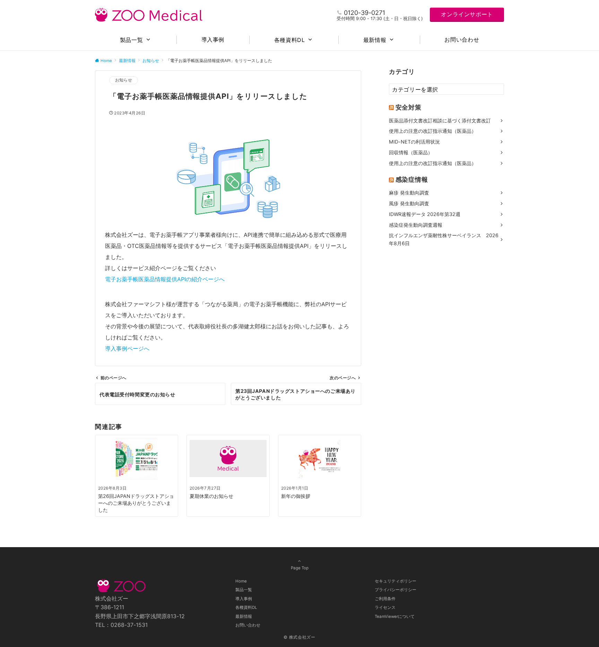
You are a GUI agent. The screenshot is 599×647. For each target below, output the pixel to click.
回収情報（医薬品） (411, 152)
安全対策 (409, 107)
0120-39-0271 (364, 12)
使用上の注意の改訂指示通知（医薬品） (432, 131)
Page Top (300, 568)
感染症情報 (412, 179)
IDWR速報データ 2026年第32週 (424, 214)
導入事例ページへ (127, 348)
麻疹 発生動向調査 (409, 193)
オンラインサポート (467, 14)
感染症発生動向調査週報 (415, 224)
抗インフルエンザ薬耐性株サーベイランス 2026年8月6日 (443, 239)
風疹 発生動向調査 (409, 203)
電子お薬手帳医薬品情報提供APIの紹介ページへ (165, 279)
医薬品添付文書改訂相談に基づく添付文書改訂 (440, 120)
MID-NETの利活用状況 (414, 142)
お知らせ (123, 80)
